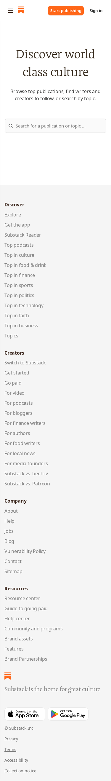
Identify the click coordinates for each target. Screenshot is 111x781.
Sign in (96, 10)
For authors (17, 433)
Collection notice (20, 771)
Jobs (9, 531)
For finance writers (25, 423)
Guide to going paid (26, 608)
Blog (9, 541)
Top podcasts (19, 245)
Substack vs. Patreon (27, 483)
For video (14, 393)
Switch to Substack (25, 362)
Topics (11, 335)
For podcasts (18, 403)
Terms (10, 749)
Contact (13, 561)
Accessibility (16, 760)
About (11, 511)
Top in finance (19, 275)
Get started (16, 372)
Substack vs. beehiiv (26, 473)
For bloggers (18, 413)
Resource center (22, 598)
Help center (17, 618)
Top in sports (18, 285)
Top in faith (16, 315)
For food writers (22, 443)
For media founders (26, 463)
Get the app (17, 224)
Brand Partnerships (25, 659)
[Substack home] (21, 11)
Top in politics (19, 295)
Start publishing (65, 10)
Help (9, 521)
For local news (20, 453)
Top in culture (19, 255)
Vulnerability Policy (25, 551)
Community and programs (33, 628)
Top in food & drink (25, 265)
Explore (12, 214)
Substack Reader (22, 235)
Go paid (13, 383)
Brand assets (18, 638)
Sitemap (13, 571)
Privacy (11, 739)
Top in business (21, 325)
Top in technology (24, 305)
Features (13, 648)
